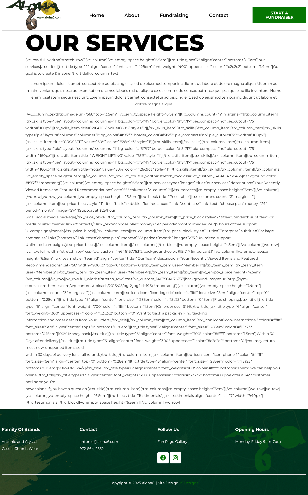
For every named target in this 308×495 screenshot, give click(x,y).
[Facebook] (163, 457)
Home (96, 15)
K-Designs (189, 483)
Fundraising (174, 15)
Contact (218, 15)
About (132, 15)
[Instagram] (175, 457)
